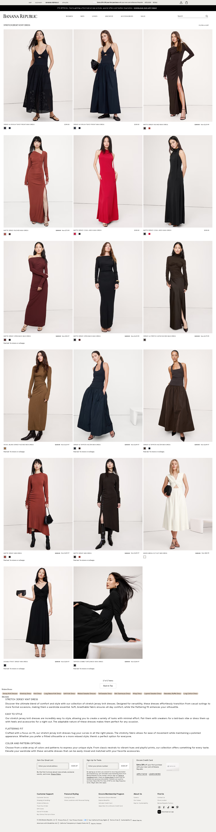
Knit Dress (37, 693)
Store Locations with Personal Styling (76, 800)
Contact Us (161, 797)
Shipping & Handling (43, 800)
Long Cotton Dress (191, 693)
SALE (143, 16)
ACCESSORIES (127, 16)
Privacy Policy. (56, 774)
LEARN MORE (155, 774)
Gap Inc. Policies (96, 823)
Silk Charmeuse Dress (122, 693)
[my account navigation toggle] (181, 2)
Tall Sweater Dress (105, 693)
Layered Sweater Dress (152, 693)
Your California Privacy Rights (98, 820)
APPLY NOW (148, 2)
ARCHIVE (109, 16)
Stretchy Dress (25, 693)
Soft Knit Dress (69, 693)
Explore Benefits (104, 800)
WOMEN (69, 16)
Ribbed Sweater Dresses (87, 693)
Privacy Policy (109, 777)
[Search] (206, 16)
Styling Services (69, 797)
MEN (82, 16)
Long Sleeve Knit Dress (52, 693)
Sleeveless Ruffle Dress (172, 693)
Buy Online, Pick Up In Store (46, 814)
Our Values (137, 800)
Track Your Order (42, 806)
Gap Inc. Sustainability (141, 803)
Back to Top (108, 686)
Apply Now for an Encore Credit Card (111, 806)
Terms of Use (114, 820)
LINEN (95, 16)
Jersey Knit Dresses (10, 693)
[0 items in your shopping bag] (186, 2)
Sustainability (125, 820)
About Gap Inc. (137, 820)
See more (5, 697)
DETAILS (155, 2)
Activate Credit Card (105, 803)
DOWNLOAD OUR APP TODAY (145, 8)
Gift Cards (40, 809)
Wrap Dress (137, 693)
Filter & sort (204, 25)
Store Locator (162, 800)
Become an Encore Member (107, 797)
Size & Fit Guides (42, 811)
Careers (136, 797)
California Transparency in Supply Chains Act (74, 823)
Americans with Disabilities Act (47, 823)
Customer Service (43, 797)
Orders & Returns (42, 803)
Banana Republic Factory (165, 803)
